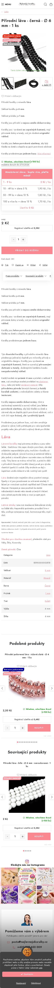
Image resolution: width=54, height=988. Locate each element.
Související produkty (34, 276)
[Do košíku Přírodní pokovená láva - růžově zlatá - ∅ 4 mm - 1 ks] (39, 728)
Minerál (47, 578)
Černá (47, 585)
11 (36, 742)
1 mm (47, 593)
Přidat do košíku (27, 250)
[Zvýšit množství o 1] (23, 239)
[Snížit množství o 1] (13, 239)
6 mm (47, 570)
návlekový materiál (29, 384)
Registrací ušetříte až (27, 228)
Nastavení (21, 983)
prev (2, 688)
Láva (48, 555)
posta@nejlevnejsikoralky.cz (30, 942)
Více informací (44, 153)
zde (40, 967)
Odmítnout (36, 983)
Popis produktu (12, 276)
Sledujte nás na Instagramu (28, 865)
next (51, 688)
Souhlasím (28, 974)
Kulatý (47, 601)
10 (34, 742)
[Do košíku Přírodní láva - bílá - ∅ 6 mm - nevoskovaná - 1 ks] (39, 836)
